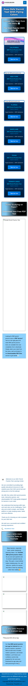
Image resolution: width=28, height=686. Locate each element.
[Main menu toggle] (25, 2)
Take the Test (14, 59)
